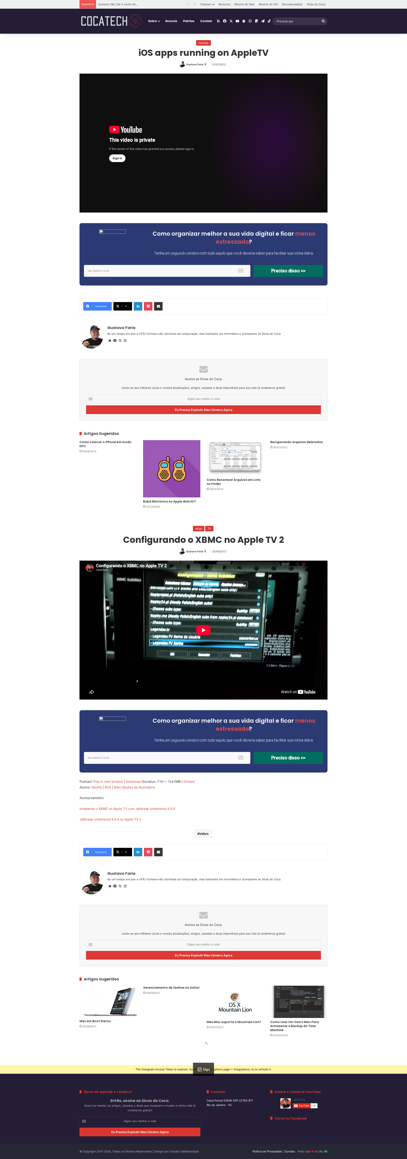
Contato (206, 21)
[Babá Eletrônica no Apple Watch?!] (171, 468)
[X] (120, 340)
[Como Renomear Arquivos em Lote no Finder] (235, 458)
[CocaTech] (111, 21)
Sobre (152, 21)
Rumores (224, 4)
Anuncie (171, 21)
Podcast (206, 4)
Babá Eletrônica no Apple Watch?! (169, 501)
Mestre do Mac (244, 4)
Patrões (188, 21)
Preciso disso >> (288, 270)
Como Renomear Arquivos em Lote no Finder (234, 482)
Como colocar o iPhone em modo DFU (105, 444)
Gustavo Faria (195, 64)
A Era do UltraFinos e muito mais (119, 4)
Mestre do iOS (268, 4)
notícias (203, 43)
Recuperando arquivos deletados (296, 442)
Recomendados (292, 4)
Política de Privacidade (267, 1151)
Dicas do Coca (316, 4)
